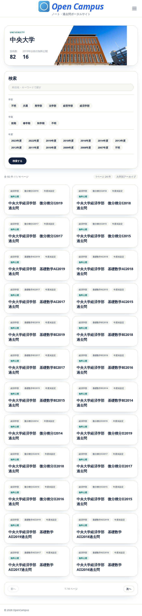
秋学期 (41, 123)
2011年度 (34, 147)
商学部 (38, 105)
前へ (13, 588)
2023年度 (16, 140)
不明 (13, 105)
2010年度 (51, 147)
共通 (25, 105)
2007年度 (103, 147)
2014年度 (103, 140)
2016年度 (86, 140)
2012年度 (16, 147)
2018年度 (68, 140)
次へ (128, 588)
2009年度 (68, 147)
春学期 (26, 123)
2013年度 (120, 140)
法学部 (52, 105)
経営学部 (68, 105)
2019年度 (51, 140)
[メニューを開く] (134, 8)
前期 (13, 123)
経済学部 (85, 105)
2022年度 (34, 140)
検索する (17, 160)
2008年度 (86, 147)
